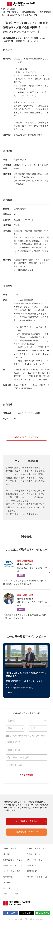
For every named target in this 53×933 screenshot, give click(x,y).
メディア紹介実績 (11, 894)
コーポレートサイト (35, 877)
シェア (12, 913)
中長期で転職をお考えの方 (26, 832)
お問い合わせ (33, 865)
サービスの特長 (10, 848)
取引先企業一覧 (33, 854)
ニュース (7, 888)
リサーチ (7, 882)
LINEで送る (44, 913)
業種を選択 (14, 742)
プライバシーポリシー (36, 860)
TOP (3, 9)
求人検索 (11, 9)
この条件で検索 (26, 775)
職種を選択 (14, 750)
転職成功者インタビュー (13, 860)
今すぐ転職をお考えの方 (26, 821)
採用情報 (31, 871)
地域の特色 (8, 877)
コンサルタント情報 (11, 871)
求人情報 (7, 854)
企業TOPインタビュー (13, 865)
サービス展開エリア (35, 848)
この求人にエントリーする (26, 437)
